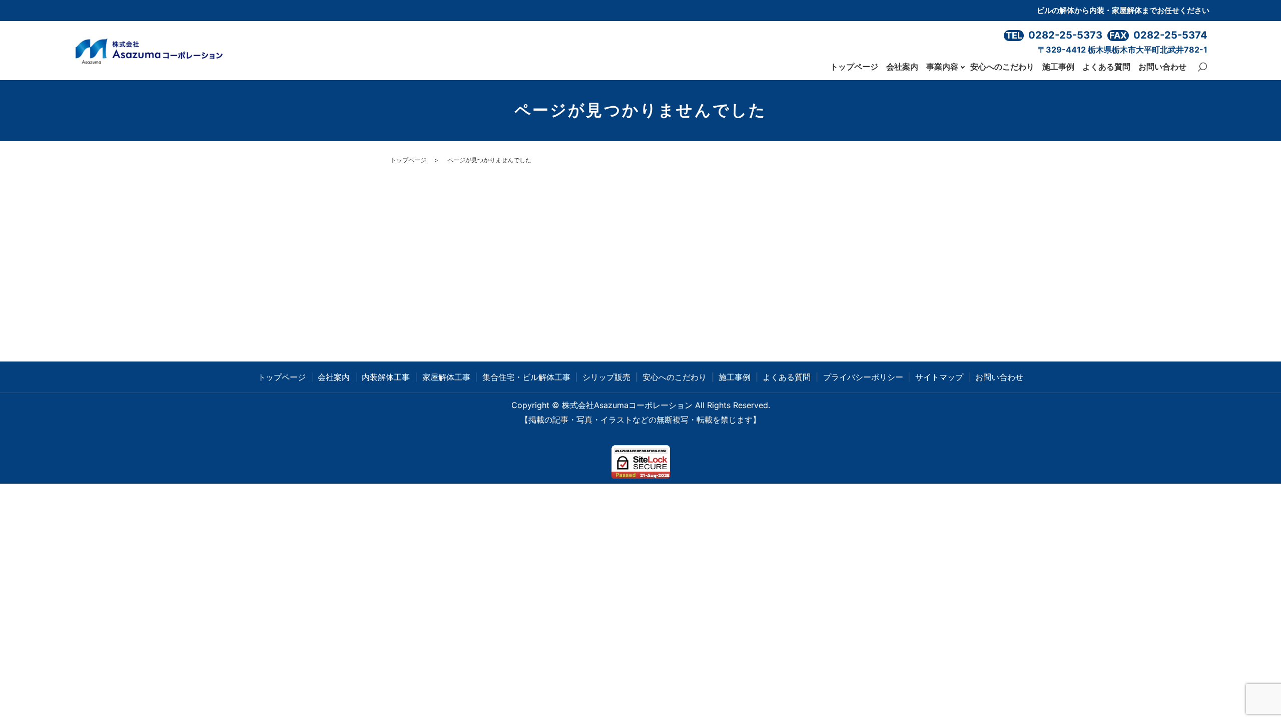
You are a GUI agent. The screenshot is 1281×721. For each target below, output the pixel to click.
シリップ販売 (606, 377)
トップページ (854, 67)
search (1202, 67)
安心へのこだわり (1002, 67)
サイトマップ (939, 377)
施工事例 (1058, 67)
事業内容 (942, 67)
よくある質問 (1106, 67)
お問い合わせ (1162, 67)
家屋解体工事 (446, 377)
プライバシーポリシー (863, 377)
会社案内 (902, 67)
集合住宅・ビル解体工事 (526, 377)
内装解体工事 (386, 377)
